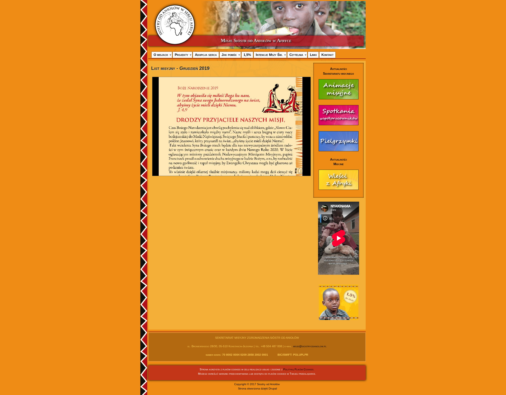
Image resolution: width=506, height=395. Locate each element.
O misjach (161, 55)
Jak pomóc (229, 55)
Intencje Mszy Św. (269, 55)
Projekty (181, 55)
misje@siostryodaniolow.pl (310, 346)
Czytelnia (296, 55)
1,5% (247, 55)
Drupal (273, 388)
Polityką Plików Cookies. (298, 369)
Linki (313, 55)
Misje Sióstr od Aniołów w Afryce (256, 40)
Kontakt (327, 55)
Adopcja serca (206, 55)
